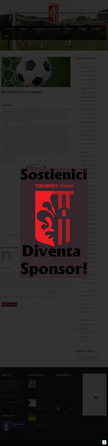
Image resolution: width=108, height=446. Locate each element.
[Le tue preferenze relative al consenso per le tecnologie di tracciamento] (104, 442)
